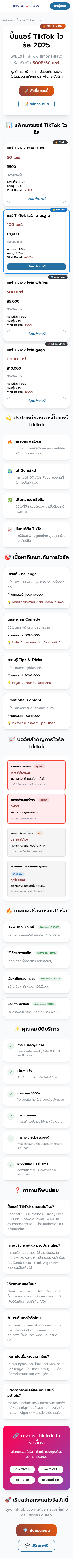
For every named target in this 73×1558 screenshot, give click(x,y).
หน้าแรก (8, 20)
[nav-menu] (6, 6)
